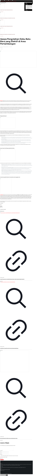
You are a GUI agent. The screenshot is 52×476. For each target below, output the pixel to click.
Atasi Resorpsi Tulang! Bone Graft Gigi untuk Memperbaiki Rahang (9, 348)
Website (1, 454)
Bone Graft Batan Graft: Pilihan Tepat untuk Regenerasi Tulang (8, 438)
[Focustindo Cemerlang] (8, 1)
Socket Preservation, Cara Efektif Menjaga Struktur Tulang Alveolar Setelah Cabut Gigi (12, 279)
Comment (1, 450)
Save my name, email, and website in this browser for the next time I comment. (9, 455)
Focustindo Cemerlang (5, 46)
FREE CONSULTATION (3, 2)
